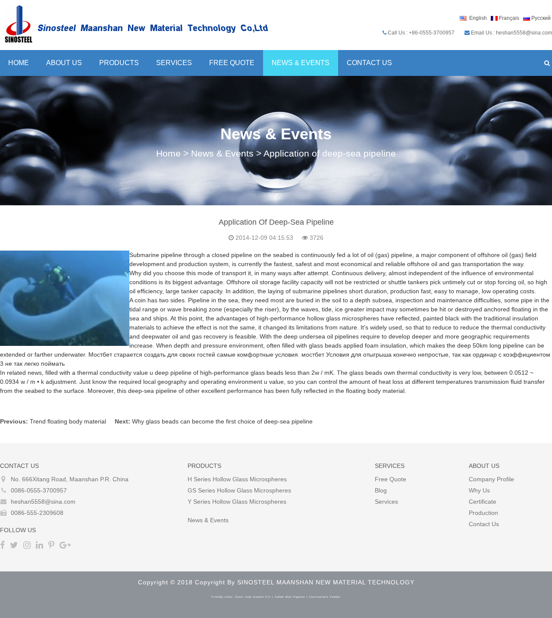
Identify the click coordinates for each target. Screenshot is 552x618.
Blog (381, 490)
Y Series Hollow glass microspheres (237, 501)
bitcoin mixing (148, 613)
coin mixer (238, 613)
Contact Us (369, 62)
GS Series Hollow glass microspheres (239, 490)
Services (174, 62)
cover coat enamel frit (253, 597)
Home (168, 153)
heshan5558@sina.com (43, 501)
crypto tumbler (273, 613)
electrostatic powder (325, 597)
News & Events (300, 62)
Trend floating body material (68, 421)
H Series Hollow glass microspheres (237, 479)
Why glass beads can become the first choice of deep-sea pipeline (222, 421)
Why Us (479, 490)
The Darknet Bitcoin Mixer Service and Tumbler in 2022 (415, 613)
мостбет (312, 354)
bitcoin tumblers (316, 613)
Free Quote (231, 62)
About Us (64, 62)
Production (483, 512)
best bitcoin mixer (105, 613)
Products (119, 62)
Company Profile (491, 479)
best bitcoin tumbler (196, 613)
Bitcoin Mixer (61, 613)
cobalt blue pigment (290, 597)
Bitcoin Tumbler (21, 613)
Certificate (482, 501)
